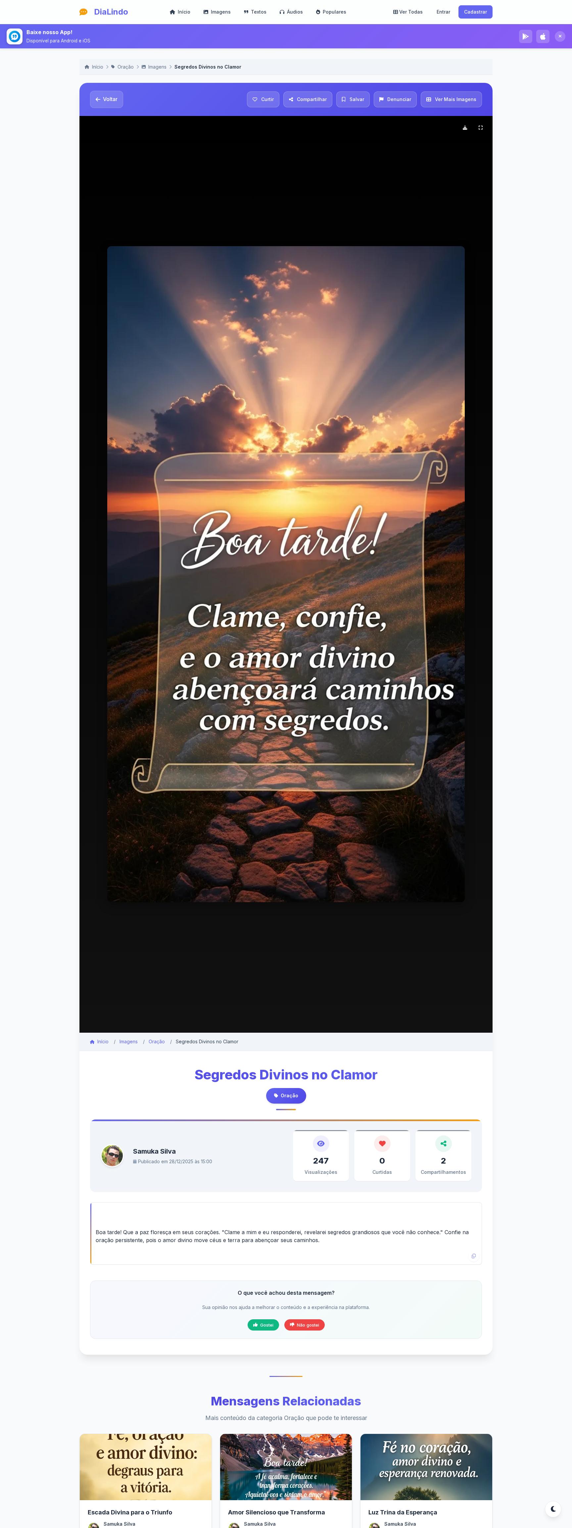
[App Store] (542, 36)
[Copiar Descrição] (473, 1256)
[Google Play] (525, 36)
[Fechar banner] (560, 36)
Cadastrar (475, 12)
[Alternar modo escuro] (553, 1509)
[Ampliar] (480, 128)
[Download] (464, 128)
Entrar (443, 12)
